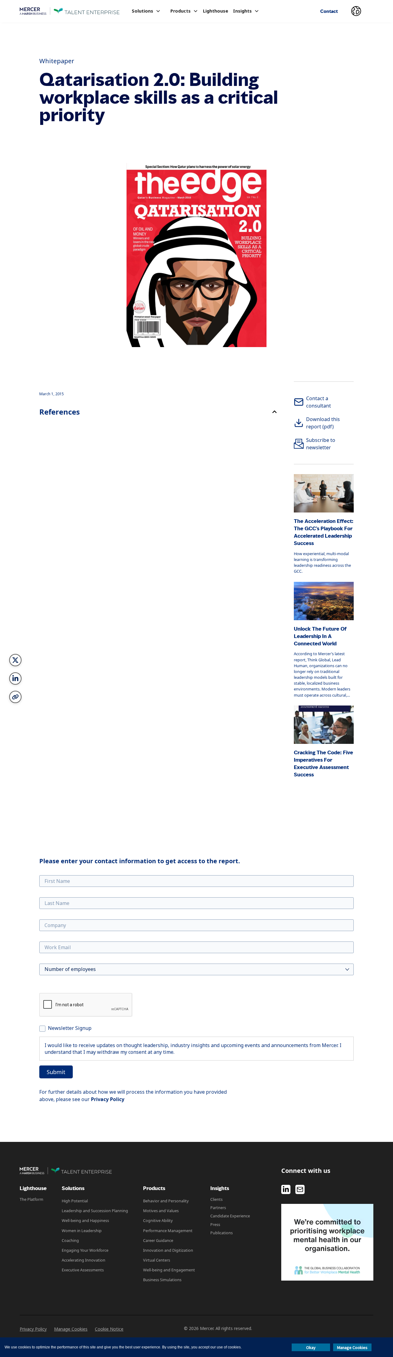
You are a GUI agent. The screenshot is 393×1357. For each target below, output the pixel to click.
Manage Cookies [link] (71, 1329)
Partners (218, 1207)
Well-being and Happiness (85, 1220)
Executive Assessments (83, 1270)
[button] (146, 11)
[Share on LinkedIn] (15, 678)
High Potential (75, 1201)
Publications (221, 1232)
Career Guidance (158, 1240)
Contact (329, 11)
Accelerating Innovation (83, 1260)
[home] (69, 11)
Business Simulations (162, 1279)
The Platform (31, 1199)
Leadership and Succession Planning (95, 1210)
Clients (216, 1199)
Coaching (70, 1240)
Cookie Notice (109, 1329)
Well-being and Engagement (169, 1270)
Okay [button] (311, 1347)
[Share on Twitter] (15, 660)
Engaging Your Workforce (85, 1250)
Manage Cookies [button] (352, 1347)
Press (215, 1224)
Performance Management (168, 1230)
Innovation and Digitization (168, 1250)
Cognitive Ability (158, 1220)
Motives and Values (161, 1210)
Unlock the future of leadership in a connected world (320, 636)
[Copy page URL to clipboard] (15, 697)
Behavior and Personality (166, 1201)
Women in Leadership (82, 1230)
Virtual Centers (156, 1260)
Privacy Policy (33, 1329)
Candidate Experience (230, 1216)
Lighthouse (215, 11)
